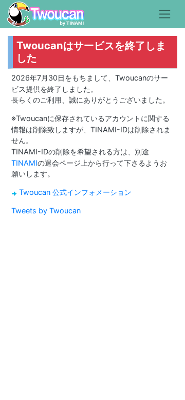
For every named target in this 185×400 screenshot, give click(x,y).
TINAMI (24, 162)
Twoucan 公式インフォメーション (75, 192)
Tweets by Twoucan (46, 210)
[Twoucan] (45, 14)
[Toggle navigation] (165, 14)
